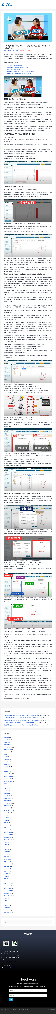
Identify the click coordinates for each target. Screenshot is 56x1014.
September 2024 (8, 781)
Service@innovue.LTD (12, 967)
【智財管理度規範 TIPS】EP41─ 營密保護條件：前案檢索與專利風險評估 (21, 715)
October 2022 (7, 837)
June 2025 (6, 759)
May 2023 (6, 820)
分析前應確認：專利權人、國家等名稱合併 (17, 67)
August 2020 (7, 898)
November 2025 (8, 749)
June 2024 (6, 788)
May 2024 (6, 791)
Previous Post (11, 705)
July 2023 (6, 815)
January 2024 (7, 800)
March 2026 (7, 739)
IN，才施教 (16, 50)
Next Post (45, 705)
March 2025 (7, 766)
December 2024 (8, 774)
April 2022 (6, 851)
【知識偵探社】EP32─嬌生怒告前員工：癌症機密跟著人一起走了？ (20, 722)
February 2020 (7, 912)
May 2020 (6, 905)
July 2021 (6, 873)
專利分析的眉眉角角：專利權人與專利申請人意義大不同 (20, 71)
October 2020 (7, 893)
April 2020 (6, 907)
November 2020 (8, 890)
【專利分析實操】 (8, 50)
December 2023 (8, 803)
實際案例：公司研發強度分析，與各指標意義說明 (19, 73)
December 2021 (8, 861)
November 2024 (8, 776)
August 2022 (7, 842)
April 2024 (6, 793)
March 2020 (7, 910)
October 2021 (7, 866)
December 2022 (8, 832)
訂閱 (11, 999)
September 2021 (8, 869)
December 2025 (8, 747)
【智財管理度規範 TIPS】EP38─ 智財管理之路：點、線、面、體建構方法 (22, 720)
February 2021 (7, 883)
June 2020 (6, 903)
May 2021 (6, 876)
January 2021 (7, 886)
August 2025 (7, 754)
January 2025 (7, 771)
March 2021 (7, 881)
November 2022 (8, 834)
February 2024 (7, 798)
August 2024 (7, 783)
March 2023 (7, 825)
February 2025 (7, 769)
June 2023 (6, 817)
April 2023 (6, 822)
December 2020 (8, 888)
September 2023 (8, 810)
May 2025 (6, 761)
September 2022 (8, 839)
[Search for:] (28, 922)
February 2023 (7, 827)
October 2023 (7, 808)
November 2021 (8, 864)
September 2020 (8, 895)
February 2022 (7, 856)
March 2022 (7, 854)
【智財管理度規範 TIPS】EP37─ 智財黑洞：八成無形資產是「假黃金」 (21, 725)
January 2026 (7, 744)
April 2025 (6, 764)
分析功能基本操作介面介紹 (13, 69)
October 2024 (7, 778)
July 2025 (6, 756)
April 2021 (6, 878)
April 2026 (6, 737)
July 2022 (6, 844)
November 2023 (8, 805)
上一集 (8, 54)
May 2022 (6, 849)
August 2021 (7, 871)
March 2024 (7, 795)
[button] (53, 3)
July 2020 (6, 900)
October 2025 (7, 752)
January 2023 (7, 830)
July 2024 (6, 786)
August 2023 (7, 812)
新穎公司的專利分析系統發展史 (14, 65)
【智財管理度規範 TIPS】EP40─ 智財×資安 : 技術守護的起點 (19, 717)
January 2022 (7, 859)
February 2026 (7, 742)
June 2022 (6, 847)
